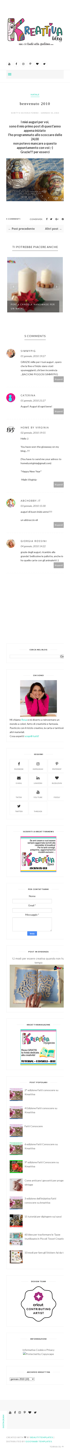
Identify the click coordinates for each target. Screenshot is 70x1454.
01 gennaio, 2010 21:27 (33, 400)
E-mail (19, 783)
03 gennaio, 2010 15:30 (33, 505)
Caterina (28, 395)
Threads (38, 811)
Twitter (19, 811)
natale (35, 94)
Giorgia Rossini (34, 541)
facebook (19, 769)
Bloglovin (57, 783)
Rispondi (59, 379)
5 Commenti (13, 219)
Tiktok (19, 797)
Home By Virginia (35, 427)
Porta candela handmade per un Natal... (33, 306)
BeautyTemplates (41, 1437)
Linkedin (38, 783)
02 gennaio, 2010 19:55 (33, 432)
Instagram (38, 769)
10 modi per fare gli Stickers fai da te (45, 1252)
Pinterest (56, 769)
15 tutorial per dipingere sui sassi (43, 1216)
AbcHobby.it (31, 500)
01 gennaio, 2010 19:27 (33, 356)
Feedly (57, 797)
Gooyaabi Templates (38, 1441)
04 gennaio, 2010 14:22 (33, 546)
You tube (37, 797)
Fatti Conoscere (34, 1126)
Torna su (55, 1446)
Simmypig (28, 351)
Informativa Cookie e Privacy (38, 1349)
